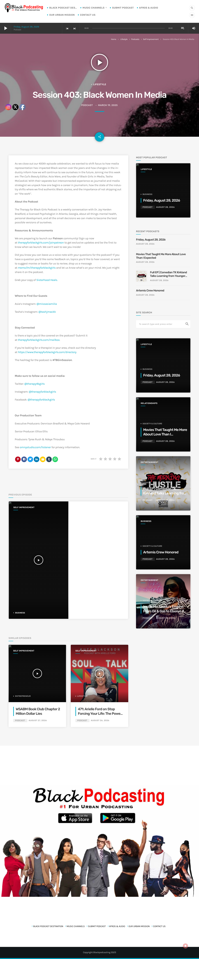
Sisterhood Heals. (47, 280)
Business (147, 194)
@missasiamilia (47, 304)
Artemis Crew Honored (150, 290)
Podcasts (135, 39)
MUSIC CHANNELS (93, 7)
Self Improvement (151, 39)
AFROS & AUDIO (148, 7)
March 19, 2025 (108, 105)
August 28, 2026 (165, 207)
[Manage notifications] (185, 945)
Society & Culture (152, 424)
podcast (87, 105)
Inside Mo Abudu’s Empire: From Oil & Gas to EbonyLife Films (164, 611)
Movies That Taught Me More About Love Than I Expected (161, 255)
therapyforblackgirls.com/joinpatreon (41, 242)
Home (113, 39)
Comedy (147, 483)
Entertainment (149, 462)
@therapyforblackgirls (42, 391)
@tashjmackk (47, 311)
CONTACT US (87, 15)
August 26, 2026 (100, 720)
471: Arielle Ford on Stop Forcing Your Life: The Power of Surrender (100, 713)
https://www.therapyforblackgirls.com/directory (47, 352)
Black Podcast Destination (63, 7)
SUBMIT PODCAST (123, 7)
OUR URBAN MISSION (62, 15)
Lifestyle (123, 39)
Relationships (149, 403)
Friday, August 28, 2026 (26, 26)
